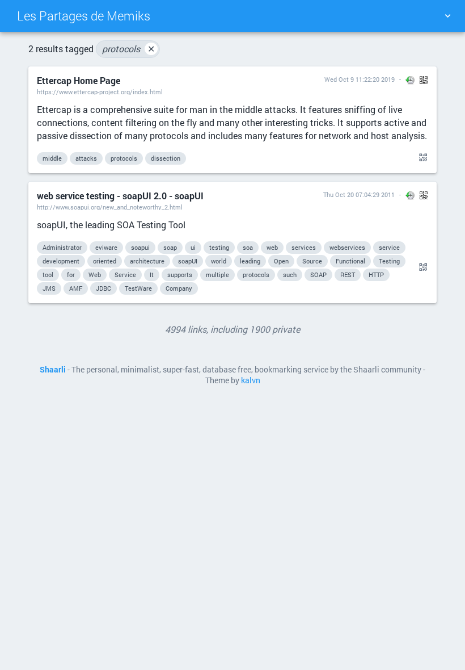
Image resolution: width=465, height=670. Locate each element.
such (290, 274)
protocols (128, 49)
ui (193, 247)
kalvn (250, 380)
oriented (104, 261)
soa (248, 247)
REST (347, 274)
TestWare (138, 288)
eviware (106, 247)
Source (312, 261)
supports (179, 274)
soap (170, 247)
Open (281, 261)
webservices (347, 247)
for (71, 274)
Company (179, 288)
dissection (165, 158)
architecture (147, 261)
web (272, 247)
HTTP (376, 274)
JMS (49, 288)
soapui (140, 247)
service (389, 247)
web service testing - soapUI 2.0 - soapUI (120, 195)
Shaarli (53, 370)
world (218, 261)
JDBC (103, 288)
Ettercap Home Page (78, 80)
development (61, 261)
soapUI (187, 261)
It (152, 274)
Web (94, 274)
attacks (86, 158)
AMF (75, 288)
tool (48, 274)
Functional (350, 261)
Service (125, 274)
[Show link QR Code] (421, 157)
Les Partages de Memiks (83, 15)
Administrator (62, 247)
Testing (389, 261)
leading (250, 261)
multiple (217, 274)
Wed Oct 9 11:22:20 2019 (359, 79)
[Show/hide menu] (447, 16)
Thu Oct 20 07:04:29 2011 (359, 194)
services (303, 247)
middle (52, 158)
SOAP (318, 274)
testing (219, 247)
